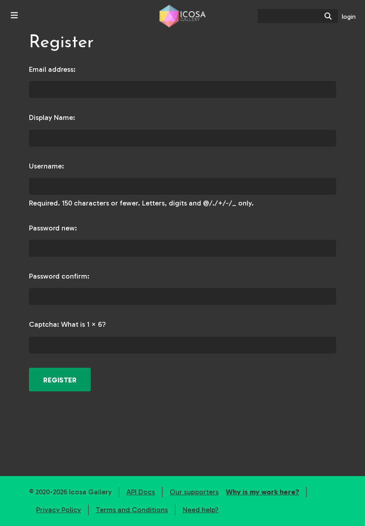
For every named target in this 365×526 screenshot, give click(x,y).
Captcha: (44, 324)
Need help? (200, 509)
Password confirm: (59, 276)
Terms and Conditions (132, 509)
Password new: (53, 228)
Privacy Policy (58, 509)
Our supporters (194, 492)
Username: (46, 166)
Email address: (52, 69)
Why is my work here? (262, 492)
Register (60, 380)
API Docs (140, 492)
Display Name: (52, 117)
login (349, 17)
